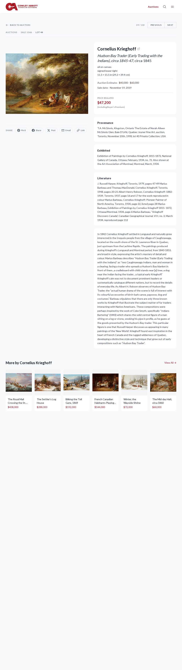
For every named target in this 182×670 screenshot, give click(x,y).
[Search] (164, 7)
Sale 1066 (26, 32)
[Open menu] (172, 7)
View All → (170, 362)
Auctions (11, 32)
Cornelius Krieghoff (116, 48)
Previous (156, 25)
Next (170, 25)
